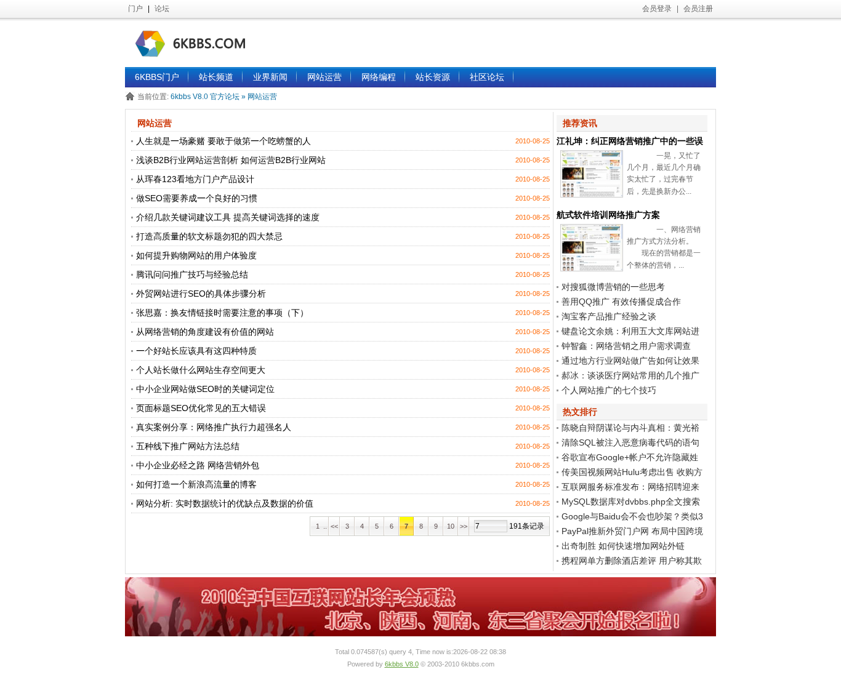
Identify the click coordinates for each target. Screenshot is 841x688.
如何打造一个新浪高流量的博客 (196, 484)
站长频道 (216, 77)
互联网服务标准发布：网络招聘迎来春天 (628, 488)
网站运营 (324, 77)
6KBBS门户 (157, 77)
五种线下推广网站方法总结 (187, 446)
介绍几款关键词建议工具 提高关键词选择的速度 (228, 217)
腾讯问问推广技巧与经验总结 (192, 274)
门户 (135, 8)
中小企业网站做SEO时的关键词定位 (205, 389)
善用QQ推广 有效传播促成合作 (621, 301)
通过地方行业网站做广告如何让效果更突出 (628, 362)
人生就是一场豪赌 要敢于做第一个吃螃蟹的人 (223, 141)
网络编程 (378, 77)
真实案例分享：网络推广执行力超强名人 (213, 427)
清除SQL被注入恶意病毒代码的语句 (630, 442)
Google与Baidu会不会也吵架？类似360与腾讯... (630, 517)
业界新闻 (270, 77)
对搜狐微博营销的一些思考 (613, 287)
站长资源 (433, 77)
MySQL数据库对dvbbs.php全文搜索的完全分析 (628, 503)
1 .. (319, 526)
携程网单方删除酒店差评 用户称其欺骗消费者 (629, 562)
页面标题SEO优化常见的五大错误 (201, 408)
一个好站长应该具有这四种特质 (196, 351)
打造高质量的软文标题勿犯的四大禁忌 (209, 236)
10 (450, 526)
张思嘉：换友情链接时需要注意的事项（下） (222, 313)
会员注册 (698, 8)
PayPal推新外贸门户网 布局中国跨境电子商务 (630, 532)
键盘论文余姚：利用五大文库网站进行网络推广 (628, 332)
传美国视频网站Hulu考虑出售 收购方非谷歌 (629, 473)
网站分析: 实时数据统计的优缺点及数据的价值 (224, 503)
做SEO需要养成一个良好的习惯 (196, 198)
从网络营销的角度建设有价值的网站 (205, 332)
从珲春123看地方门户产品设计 (195, 179)
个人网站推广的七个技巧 (608, 390)
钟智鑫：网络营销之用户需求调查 (626, 346)
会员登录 (657, 8)
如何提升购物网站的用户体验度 (196, 255)
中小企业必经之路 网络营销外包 (197, 465)
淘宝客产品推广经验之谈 (608, 316)
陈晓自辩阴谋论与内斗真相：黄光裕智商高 (628, 429)
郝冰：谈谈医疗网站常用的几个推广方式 (628, 376)
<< (334, 526)
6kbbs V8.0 (402, 664)
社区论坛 (487, 77)
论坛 (162, 8)
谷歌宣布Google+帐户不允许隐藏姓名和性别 (627, 458)
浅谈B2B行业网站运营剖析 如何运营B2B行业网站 (231, 160)
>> (463, 526)
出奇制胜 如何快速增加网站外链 (623, 546)
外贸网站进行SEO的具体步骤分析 (201, 293)
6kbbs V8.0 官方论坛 (206, 96)
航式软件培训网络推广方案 (608, 215)
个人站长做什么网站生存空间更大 (200, 370)
